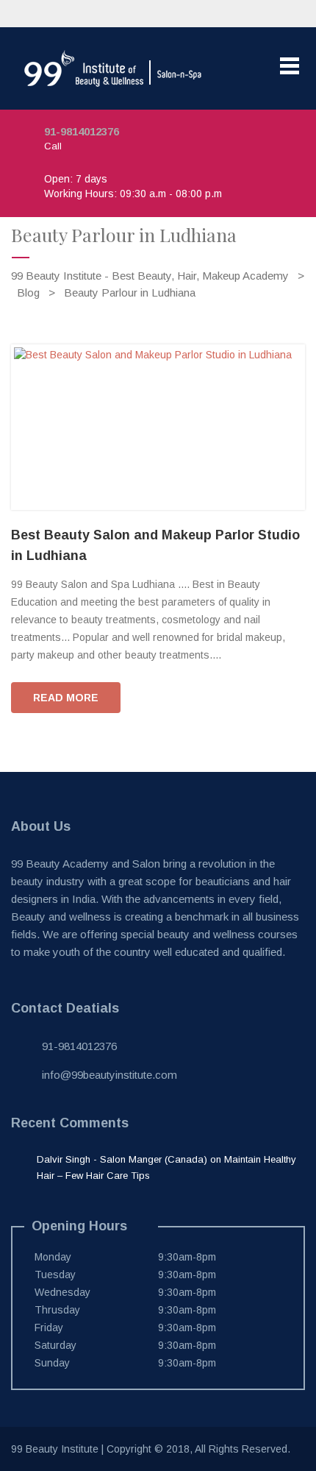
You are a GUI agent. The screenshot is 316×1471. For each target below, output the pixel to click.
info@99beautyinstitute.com (109, 1074)
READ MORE (65, 697)
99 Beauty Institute (54, 1449)
